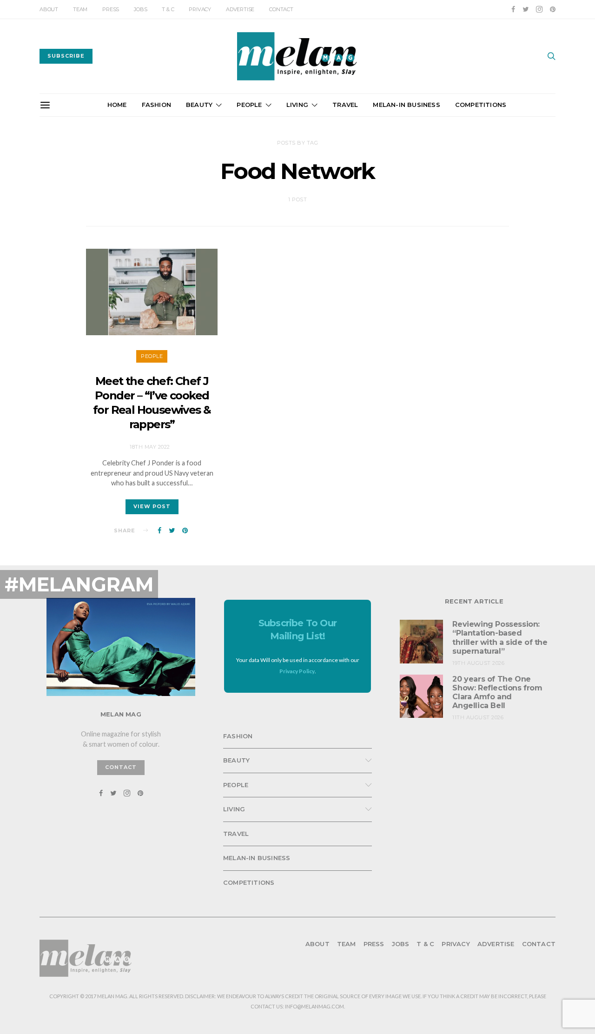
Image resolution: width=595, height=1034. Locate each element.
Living (297, 104)
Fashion (156, 104)
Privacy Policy (297, 671)
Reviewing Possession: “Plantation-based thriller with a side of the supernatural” (499, 638)
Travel (345, 104)
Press (110, 9)
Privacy (200, 9)
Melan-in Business (406, 104)
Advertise (240, 9)
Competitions (480, 104)
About (49, 9)
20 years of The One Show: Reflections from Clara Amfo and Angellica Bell (497, 692)
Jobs (140, 9)
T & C (168, 9)
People (249, 104)
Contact (281, 9)
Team (80, 9)
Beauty (199, 104)
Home (117, 104)
